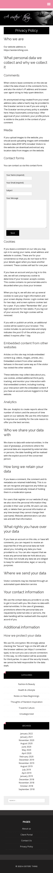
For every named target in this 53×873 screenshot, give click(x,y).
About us (26, 828)
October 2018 (26, 786)
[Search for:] (26, 800)
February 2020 (26, 756)
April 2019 (26, 773)
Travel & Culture (26, 708)
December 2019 (26, 759)
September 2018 (26, 789)
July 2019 (26, 769)
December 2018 (26, 779)
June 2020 (26, 746)
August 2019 (26, 766)
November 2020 (26, 740)
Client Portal (27, 834)
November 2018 (26, 782)
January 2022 (26, 733)
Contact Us (26, 840)
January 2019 (26, 776)
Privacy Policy (26, 846)
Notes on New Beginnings (26, 696)
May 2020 (26, 750)
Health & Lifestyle (26, 690)
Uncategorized (26, 714)
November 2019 (26, 763)
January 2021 (26, 737)
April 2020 (26, 753)
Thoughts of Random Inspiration (26, 701)
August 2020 (26, 743)
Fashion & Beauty (26, 684)
